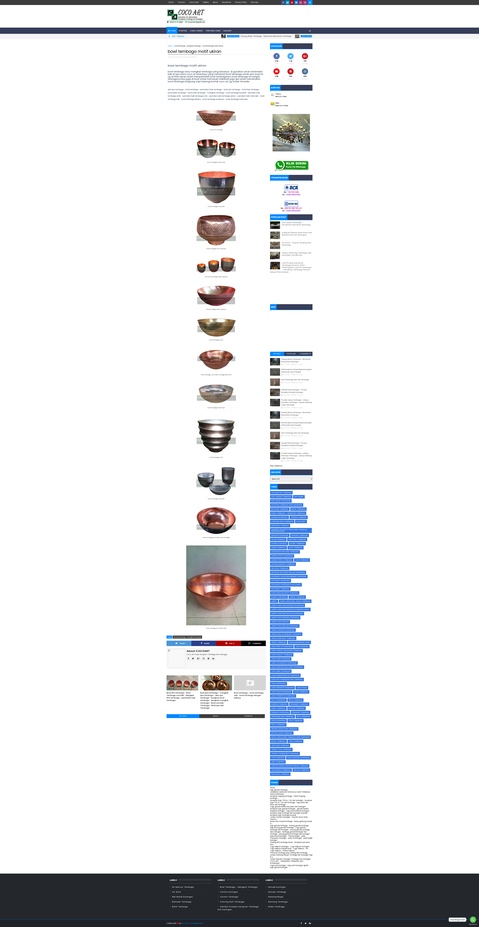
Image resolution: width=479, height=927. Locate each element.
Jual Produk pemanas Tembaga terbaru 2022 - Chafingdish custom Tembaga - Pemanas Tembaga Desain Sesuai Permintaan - (290, 267)
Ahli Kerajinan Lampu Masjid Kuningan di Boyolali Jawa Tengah (296, 36)
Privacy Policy (241, 2)
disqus (215, 716)
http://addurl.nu (276, 466)
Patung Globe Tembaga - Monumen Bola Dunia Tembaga (209, 36)
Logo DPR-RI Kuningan (281, 646)
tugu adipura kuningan (298, 758)
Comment (256, 643)
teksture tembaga (280, 745)
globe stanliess (279, 543)
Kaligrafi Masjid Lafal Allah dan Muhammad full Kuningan (297, 233)
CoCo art (185, 923)
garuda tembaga (299, 535)
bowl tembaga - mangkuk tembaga (188, 46)
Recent (277, 353)
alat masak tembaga (281, 497)
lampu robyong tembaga (283, 638)
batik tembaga (298, 509)
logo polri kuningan (281, 692)
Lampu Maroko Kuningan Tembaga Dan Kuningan (290, 859)
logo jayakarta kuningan (284, 663)
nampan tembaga (279, 704)
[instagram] (300, 2)
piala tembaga (295, 721)
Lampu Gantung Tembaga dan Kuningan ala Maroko (297, 254)
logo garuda (302, 646)
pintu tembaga (278, 725)
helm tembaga (302, 560)
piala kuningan (278, 721)
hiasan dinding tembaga (283, 564)
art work (298, 497)
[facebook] (283, 2)
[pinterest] (292, 2)
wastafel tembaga (280, 774)
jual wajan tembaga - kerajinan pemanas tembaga (296, 223)
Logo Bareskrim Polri (299, 642)
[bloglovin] (296, 2)
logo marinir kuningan (282, 688)
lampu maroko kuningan (283, 630)
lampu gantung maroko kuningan (287, 605)
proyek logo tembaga (281, 733)
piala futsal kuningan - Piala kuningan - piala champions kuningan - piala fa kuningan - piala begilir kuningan (291, 838)
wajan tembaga (301, 770)
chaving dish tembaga (282, 521)
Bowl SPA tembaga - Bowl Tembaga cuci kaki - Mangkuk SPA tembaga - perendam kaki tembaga (181, 696)
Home (171, 2)
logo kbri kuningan (280, 671)
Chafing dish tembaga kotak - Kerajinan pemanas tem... (290, 843)
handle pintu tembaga (281, 560)
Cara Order (194, 2)
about (215, 2)
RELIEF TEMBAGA (278, 741)
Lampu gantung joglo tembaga (295, 601)
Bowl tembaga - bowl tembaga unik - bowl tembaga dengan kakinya (249, 695)
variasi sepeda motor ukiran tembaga (289, 766)
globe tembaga (297, 543)
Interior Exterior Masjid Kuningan (288, 572)
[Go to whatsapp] (473, 920)
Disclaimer (226, 2)
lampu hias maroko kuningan (285, 618)
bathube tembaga (279, 509)
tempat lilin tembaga (281, 749)
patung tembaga (296, 708)
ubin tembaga (277, 762)
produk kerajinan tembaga (284, 729)
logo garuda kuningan (279, 867)
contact (181, 2)
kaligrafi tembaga (280, 589)
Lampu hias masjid (280, 622)
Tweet (182, 643)
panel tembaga (278, 708)
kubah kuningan (279, 597)
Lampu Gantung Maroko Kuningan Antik (290, 609)
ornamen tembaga (299, 704)
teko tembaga (295, 741)
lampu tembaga (278, 642)
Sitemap (254, 2)
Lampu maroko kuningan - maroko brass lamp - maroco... (289, 818)
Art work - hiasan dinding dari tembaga (296, 244)
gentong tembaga (297, 539)
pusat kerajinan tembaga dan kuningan (290, 737)
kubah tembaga (297, 597)
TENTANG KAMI (213, 30)
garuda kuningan (279, 535)
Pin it (232, 643)
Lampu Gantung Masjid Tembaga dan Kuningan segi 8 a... (291, 856)
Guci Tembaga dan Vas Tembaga (295, 379)
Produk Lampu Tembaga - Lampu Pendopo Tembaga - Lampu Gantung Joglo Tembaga (296, 402)
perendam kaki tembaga (282, 716)
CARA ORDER (196, 30)
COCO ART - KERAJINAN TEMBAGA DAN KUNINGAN (286, 862)
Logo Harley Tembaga (281, 655)
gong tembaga (278, 548)
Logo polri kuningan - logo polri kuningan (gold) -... (290, 865)
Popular (291, 353)
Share (207, 643)
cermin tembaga (298, 517)
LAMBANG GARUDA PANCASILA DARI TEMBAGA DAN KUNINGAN (290, 793)
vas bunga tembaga (281, 770)
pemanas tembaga (300, 712)
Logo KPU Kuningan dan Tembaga (287, 679)
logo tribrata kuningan (283, 696)
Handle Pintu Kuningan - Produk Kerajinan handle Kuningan (294, 391)
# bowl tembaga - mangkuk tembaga (187, 637)
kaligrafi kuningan (280, 581)
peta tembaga (303, 716)
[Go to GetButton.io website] (473, 924)
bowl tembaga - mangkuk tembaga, (183, 57)
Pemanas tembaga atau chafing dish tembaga (288, 852)
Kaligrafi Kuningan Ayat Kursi (286, 585)
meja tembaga (295, 700)
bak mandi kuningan (280, 501)
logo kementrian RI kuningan (285, 675)
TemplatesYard (196, 923)
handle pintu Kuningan (282, 556)
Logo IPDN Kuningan (280, 659)
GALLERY (227, 30)
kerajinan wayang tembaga (284, 593)
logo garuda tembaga (279, 790)
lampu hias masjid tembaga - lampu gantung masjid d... (291, 822)
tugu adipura (277, 758)
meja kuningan (278, 700)
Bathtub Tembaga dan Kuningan (286, 505)
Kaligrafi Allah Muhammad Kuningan (288, 576)
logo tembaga (301, 692)
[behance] (310, 923)
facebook (248, 716)
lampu (274, 601)
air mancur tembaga (281, 493)
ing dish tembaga (279, 568)
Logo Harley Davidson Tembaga (286, 651)
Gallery (206, 2)
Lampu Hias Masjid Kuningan (284, 626)
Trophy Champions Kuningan (285, 754)
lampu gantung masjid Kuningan (255, 36)
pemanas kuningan (280, 712)
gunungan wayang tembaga (285, 552)
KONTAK (183, 30)
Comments (305, 353)
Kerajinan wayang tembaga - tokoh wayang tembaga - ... (287, 797)
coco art (301, 521)
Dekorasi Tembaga (280, 525)
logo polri (302, 688)
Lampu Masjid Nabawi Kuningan (286, 634)
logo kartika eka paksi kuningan (287, 667)
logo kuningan (278, 683)
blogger (183, 716)
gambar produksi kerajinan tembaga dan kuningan (289, 530)
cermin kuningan (279, 517)
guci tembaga (295, 548)
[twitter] (287, 2)
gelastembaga (278, 539)
